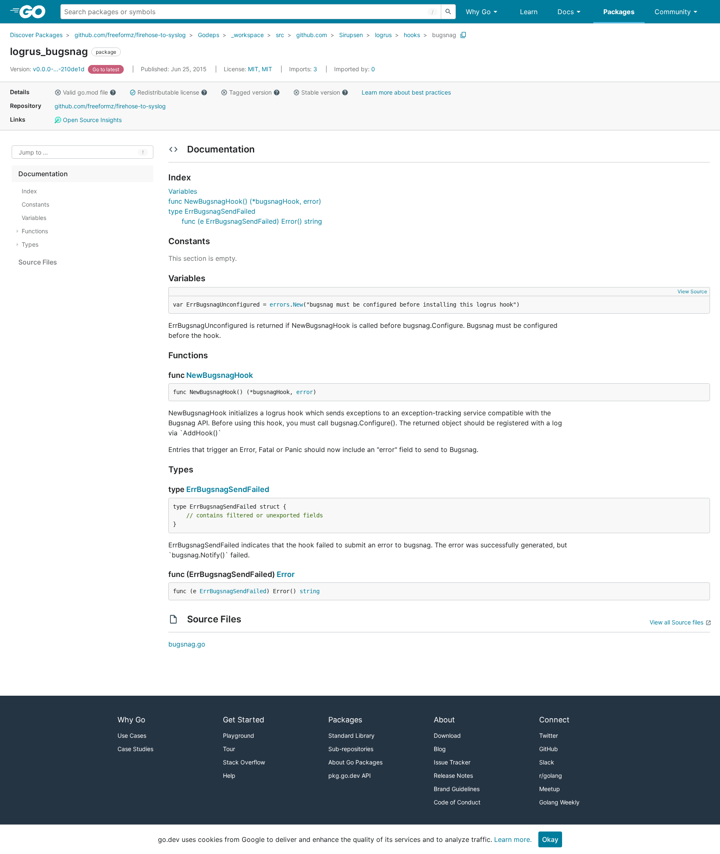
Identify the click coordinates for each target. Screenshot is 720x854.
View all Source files (676, 622)
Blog (440, 748)
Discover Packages (36, 34)
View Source (692, 291)
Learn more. (513, 839)
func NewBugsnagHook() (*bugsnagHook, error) (244, 201)
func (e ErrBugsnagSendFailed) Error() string (252, 221)
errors (280, 304)
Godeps (208, 34)
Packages (619, 11)
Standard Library (351, 735)
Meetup (549, 788)
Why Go (478, 11)
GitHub (548, 748)
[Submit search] (448, 11)
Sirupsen (351, 34)
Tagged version (250, 92)
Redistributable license (168, 92)
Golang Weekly (559, 802)
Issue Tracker (452, 762)
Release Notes (453, 775)
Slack (546, 762)
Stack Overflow (244, 762)
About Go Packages (355, 762)
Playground (238, 735)
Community (673, 11)
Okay (550, 839)
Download (447, 735)
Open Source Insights (91, 119)
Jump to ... (33, 152)
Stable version (321, 92)
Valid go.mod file (85, 92)
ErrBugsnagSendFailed (227, 489)
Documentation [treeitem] (43, 174)
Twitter (548, 735)
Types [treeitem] (30, 244)
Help (229, 775)
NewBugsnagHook (219, 375)
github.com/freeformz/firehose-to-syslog (130, 34)
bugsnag (444, 34)
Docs (566, 11)
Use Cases (132, 735)
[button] (58, 92)
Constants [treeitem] (35, 204)
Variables (182, 191)
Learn (529, 11)
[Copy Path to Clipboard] (463, 35)
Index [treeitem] (29, 191)
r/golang (550, 775)
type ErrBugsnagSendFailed (211, 211)
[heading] (35, 11)
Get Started (243, 719)
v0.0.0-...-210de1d (48, 68)
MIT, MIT (260, 68)
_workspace (247, 34)
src (280, 34)
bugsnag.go (186, 644)
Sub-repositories (350, 748)
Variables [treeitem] (34, 217)
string (310, 591)
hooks (412, 34)
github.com (311, 34)
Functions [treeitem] (35, 231)
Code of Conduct (457, 802)
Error (286, 574)
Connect (554, 719)
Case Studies (135, 748)
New (298, 304)
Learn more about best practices (406, 92)
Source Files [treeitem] (37, 262)
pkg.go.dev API (349, 775)
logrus (383, 34)
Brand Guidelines (457, 788)
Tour (229, 748)
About (444, 719)
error (304, 392)
